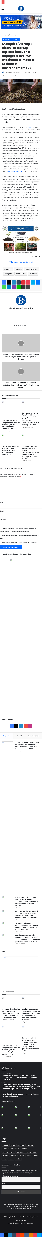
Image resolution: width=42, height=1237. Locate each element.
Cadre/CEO (30, 1145)
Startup (34, 274)
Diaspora (24, 1148)
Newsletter (30, 1223)
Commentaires (33, 736)
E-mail (2, 511)
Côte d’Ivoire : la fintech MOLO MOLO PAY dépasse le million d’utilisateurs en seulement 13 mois (10, 450)
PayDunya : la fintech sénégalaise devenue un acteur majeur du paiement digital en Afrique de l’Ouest (11, 424)
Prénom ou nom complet (10, 1176)
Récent (19, 736)
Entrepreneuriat (31, 1152)
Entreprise (21, 274)
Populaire (6, 736)
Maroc (29, 1155)
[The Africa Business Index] (21, 9)
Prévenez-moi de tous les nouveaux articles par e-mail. (20, 543)
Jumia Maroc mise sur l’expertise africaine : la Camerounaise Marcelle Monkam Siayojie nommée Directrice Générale (27, 914)
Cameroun (6, 1148)
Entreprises (13, 35)
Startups (16, 39)
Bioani (30, 127)
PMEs (4, 1159)
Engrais (9, 274)
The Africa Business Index (12, 72)
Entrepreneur (21, 1152)
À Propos (16, 1223)
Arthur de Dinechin (15, 171)
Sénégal (18, 1159)
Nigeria (36, 1155)
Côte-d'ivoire (32, 269)
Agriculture (21, 1145)
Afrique (9, 269)
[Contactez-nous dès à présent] (21, 262)
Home (10, 1223)
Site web (3, 520)
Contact (22, 1223)
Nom (2, 502)
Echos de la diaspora (8, 1152)
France (22, 1155)
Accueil (5, 35)
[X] (21, 311)
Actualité (5, 1145)
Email (3, 1183)
